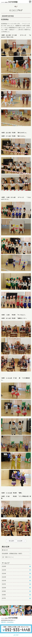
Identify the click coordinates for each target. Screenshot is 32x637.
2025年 (4, 570)
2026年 (4, 566)
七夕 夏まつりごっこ (8, 557)
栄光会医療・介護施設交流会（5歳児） (12, 553)
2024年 (4, 573)
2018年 (4, 594)
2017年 (4, 598)
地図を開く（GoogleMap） (7, 622)
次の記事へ (20, 541)
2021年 (4, 584)
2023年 (4, 577)
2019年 (4, 591)
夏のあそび (5, 550)
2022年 (4, 580)
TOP (16, 635)
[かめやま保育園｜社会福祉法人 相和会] (9, 2)
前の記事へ (12, 541)
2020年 (4, 587)
